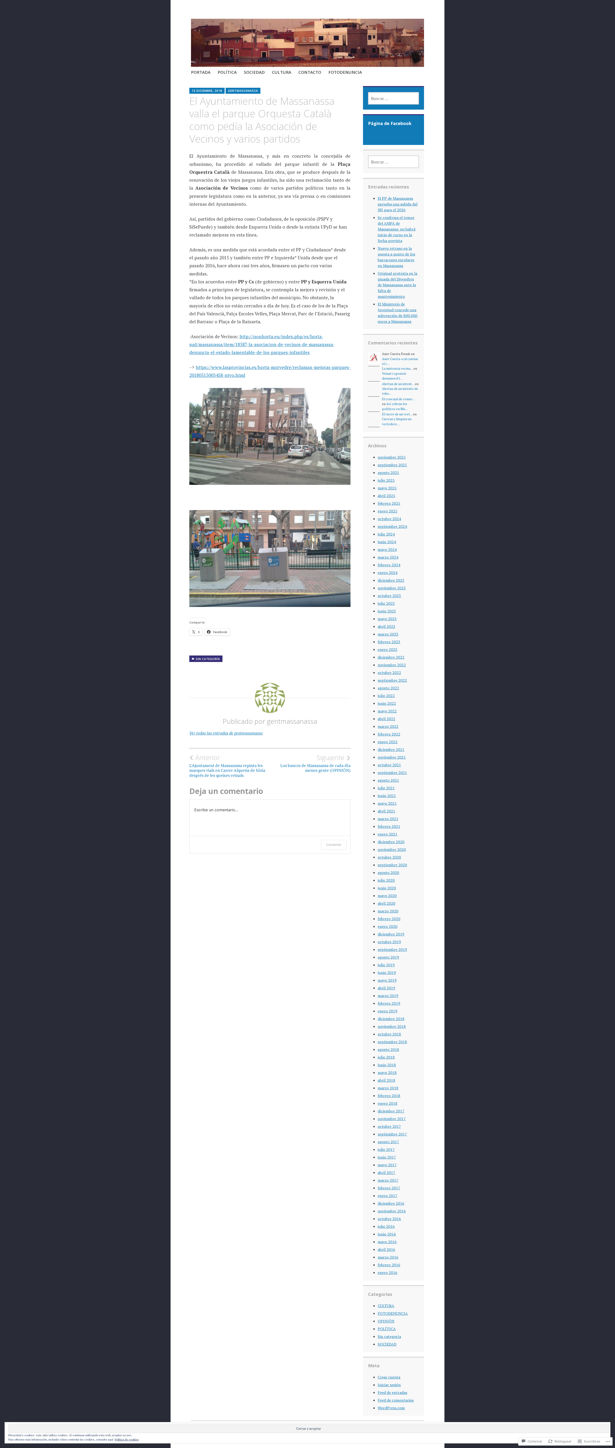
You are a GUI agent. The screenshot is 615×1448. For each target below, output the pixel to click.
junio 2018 (387, 1064)
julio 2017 (386, 1149)
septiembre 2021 (392, 772)
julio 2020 (386, 880)
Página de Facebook (390, 123)
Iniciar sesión (389, 1384)
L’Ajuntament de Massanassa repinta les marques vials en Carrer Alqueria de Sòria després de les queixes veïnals (227, 766)
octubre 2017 (389, 1126)
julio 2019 (386, 964)
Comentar (333, 845)
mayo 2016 (387, 1241)
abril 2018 (386, 1080)
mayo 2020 (387, 895)
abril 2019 (386, 988)
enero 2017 (387, 1195)
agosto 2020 (388, 872)
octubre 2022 (389, 672)
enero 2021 (387, 834)
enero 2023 (387, 649)
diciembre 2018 (391, 1018)
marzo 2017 (388, 1180)
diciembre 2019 (391, 934)
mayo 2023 (387, 618)
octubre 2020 (389, 857)
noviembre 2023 (392, 588)
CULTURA (281, 72)
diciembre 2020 (391, 841)
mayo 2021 (387, 803)
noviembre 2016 (392, 1211)
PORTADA (200, 72)
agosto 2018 (388, 1049)
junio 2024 (387, 541)
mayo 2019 (387, 980)
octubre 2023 (389, 595)
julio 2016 (386, 1226)
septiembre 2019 (392, 949)
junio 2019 (387, 972)
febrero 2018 (389, 1095)
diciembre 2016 (391, 1203)
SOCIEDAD (254, 72)
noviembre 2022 (392, 665)
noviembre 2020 (392, 849)
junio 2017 (387, 1157)
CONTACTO (309, 72)
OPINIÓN (386, 1321)
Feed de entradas (392, 1392)
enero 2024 (387, 572)
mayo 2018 (387, 1072)
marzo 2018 (388, 1088)
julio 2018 (386, 1057)
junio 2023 (387, 611)
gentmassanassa (243, 91)
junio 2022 (387, 703)
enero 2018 (387, 1103)
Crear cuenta (389, 1377)
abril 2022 (386, 718)
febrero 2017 (389, 1188)
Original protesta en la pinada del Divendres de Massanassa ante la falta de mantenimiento (397, 285)
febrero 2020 (389, 918)
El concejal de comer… (398, 399)
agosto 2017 (388, 1141)
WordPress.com (391, 1408)
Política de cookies (127, 1439)
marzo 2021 (388, 818)
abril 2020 (386, 903)
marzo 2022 (388, 726)
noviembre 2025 (392, 457)
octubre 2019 (389, 941)
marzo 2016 (388, 1257)
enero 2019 (387, 1011)
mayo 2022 (387, 711)
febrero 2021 (389, 826)
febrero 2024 (389, 565)
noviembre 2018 (392, 1026)
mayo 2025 (387, 488)
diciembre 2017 (391, 1111)
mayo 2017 (387, 1164)
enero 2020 (387, 926)
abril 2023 (386, 626)
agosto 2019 (388, 957)
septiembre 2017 (392, 1134)
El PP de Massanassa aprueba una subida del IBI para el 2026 (398, 204)
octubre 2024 (389, 518)
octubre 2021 (389, 765)
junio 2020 (387, 888)
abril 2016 (386, 1249)
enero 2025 (387, 511)
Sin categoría (208, 659)
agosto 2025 (388, 472)
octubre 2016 (389, 1218)
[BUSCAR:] (393, 98)
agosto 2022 (388, 688)
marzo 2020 (388, 911)
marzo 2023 (388, 634)
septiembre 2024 (392, 526)
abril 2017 (386, 1172)
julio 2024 (386, 534)
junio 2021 (387, 795)
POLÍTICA (227, 72)
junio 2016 (387, 1234)
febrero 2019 (389, 1003)
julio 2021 (386, 788)
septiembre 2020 (392, 865)
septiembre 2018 (392, 1041)
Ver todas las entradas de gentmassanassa (226, 733)
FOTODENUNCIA (345, 72)
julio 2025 (386, 480)
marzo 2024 (388, 557)
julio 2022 (386, 695)
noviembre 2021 (392, 757)
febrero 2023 (389, 641)
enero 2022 (387, 741)
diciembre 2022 (391, 657)
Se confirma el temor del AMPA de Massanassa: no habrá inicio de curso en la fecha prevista (396, 229)
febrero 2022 (389, 734)
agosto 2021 (388, 780)
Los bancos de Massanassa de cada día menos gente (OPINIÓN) (315, 763)
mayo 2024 (387, 549)
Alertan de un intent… (398, 384)
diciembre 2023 (391, 580)
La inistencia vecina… (397, 368)
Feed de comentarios (396, 1400)
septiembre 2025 (392, 465)
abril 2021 (386, 811)
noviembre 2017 (392, 1118)
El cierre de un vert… (397, 414)
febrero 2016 (389, 1264)
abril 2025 (386, 495)
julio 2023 (386, 603)
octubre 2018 (389, 1034)
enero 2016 (387, 1272)
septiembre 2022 (392, 680)
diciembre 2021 (391, 749)
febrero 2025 (389, 503)
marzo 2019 (388, 995)
